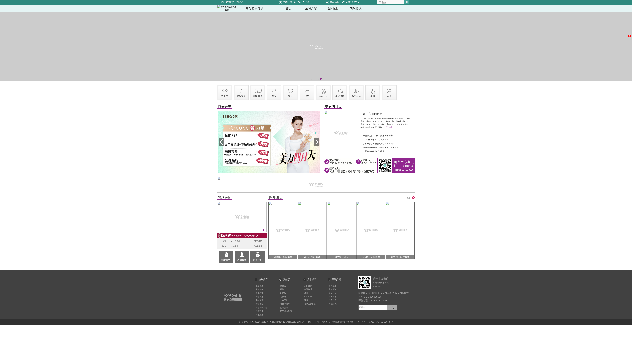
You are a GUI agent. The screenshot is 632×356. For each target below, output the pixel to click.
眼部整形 (259, 286)
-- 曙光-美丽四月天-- (372, 113)
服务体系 (333, 297)
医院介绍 (336, 279)
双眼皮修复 (285, 304)
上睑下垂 (284, 300)
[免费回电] (628, 47)
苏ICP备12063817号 (259, 322)
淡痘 (306, 300)
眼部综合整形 (286, 311)
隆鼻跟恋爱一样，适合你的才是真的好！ (380, 147)
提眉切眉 (284, 307)
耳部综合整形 (261, 307)
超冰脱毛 (308, 289)
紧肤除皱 (259, 304)
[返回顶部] (628, 66)
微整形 (286, 279)
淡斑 (306, 293)
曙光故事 (333, 286)
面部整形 (259, 293)
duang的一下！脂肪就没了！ (375, 139)
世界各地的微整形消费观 (374, 151)
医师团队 (333, 293)
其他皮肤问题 (310, 304)
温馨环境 (333, 289)
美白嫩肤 (308, 286)
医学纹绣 (308, 297)
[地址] (628, 56)
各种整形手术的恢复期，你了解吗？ (379, 143)
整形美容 (263, 279)
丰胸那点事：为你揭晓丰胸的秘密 (378, 135)
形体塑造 (259, 300)
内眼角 (283, 297)
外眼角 (283, 293)
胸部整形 (259, 297)
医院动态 (333, 304)
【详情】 (389, 127)
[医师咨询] (628, 29)
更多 (409, 197)
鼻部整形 (259, 289)
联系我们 (333, 300)
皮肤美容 (311, 279)
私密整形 (259, 311)
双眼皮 (283, 286)
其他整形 (259, 315)
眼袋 (282, 289)
